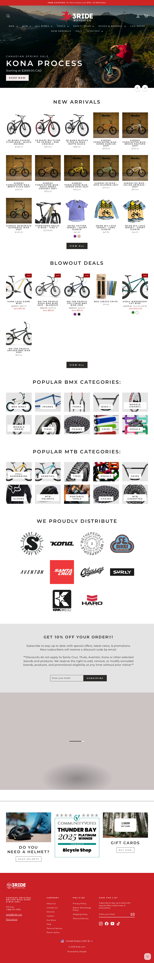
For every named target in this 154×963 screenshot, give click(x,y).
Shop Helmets (28, 859)
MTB (25, 26)
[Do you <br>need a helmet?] (28, 827)
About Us (51, 903)
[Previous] (137, 88)
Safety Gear (82, 26)
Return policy (53, 932)
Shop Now (136, 78)
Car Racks (137, 26)
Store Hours (11, 919)
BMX (12, 26)
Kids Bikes (76, 782)
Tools (61, 26)
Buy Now (125, 850)
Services (94, 31)
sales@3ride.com (14, 914)
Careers (50, 916)
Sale (79, 31)
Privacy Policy (79, 903)
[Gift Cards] (125, 825)
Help (49, 924)
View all (77, 246)
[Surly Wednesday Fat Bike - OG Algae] (137, 312)
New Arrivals (61, 31)
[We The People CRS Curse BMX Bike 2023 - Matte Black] (79, 314)
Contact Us (52, 908)
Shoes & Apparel (111, 26)
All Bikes (42, 26)
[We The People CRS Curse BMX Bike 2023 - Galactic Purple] (75, 314)
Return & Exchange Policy (82, 909)
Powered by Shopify (76, 951)
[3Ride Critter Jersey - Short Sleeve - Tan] (79, 236)
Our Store (51, 920)
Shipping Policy (80, 914)
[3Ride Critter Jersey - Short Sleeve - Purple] (75, 236)
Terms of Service (54, 928)
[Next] (145, 88)
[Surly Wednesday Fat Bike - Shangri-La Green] (133, 312)
